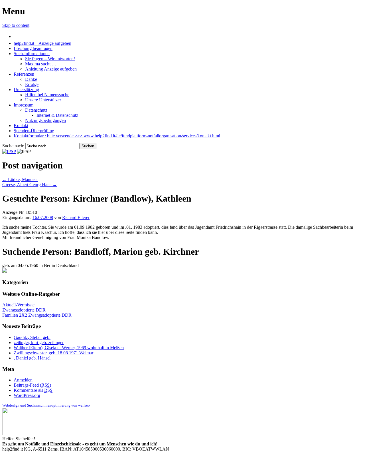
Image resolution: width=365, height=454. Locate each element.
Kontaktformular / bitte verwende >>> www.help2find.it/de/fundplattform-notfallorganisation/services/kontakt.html (117, 135)
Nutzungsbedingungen (45, 120)
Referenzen (24, 74)
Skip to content (15, 25)
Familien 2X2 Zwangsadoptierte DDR (37, 315)
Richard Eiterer (76, 217)
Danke (31, 79)
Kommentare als (33, 390)
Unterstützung (26, 89)
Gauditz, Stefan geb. (32, 337)
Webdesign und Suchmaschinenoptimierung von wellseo (46, 405)
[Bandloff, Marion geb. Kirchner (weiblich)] (4, 271)
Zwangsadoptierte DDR (24, 310)
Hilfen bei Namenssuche (47, 94)
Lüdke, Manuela (20, 179)
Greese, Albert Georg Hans (29, 184)
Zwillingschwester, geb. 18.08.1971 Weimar (53, 352)
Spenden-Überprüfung (34, 130)
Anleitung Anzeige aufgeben (51, 69)
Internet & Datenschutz (57, 115)
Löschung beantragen (33, 48)
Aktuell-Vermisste (18, 304)
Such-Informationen (32, 53)
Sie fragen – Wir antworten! (50, 58)
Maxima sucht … (40, 63)
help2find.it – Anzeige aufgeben (42, 43)
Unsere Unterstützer (43, 99)
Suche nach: (13, 145)
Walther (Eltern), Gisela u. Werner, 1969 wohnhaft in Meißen (69, 347)
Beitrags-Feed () (32, 385)
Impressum (23, 105)
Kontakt (21, 125)
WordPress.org (27, 395)
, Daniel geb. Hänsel (32, 357)
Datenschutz (36, 110)
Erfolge (31, 84)
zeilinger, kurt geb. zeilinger (39, 342)
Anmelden (23, 379)
